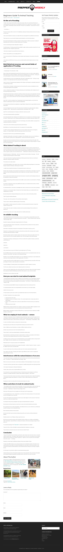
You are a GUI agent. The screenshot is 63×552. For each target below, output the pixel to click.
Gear (42, 118)
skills (53, 180)
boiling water (43, 159)
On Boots (50, 74)
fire (45, 161)
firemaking (49, 161)
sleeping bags (44, 182)
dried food (57, 159)
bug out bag (48, 159)
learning (47, 169)
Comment (5, 492)
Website (4, 512)
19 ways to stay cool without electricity (48, 201)
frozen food (43, 167)
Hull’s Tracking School (8, 460)
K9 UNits (43, 169)
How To (43, 122)
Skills (43, 130)
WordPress (39, 548)
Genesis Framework (34, 548)
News (43, 124)
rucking (43, 178)
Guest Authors (44, 120)
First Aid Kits (47, 163)
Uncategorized (44, 132)
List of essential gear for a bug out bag (53, 67)
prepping (55, 175)
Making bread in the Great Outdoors (48, 193)
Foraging (54, 165)
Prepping (43, 126)
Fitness (43, 116)
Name (43, 25)
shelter (55, 178)
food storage (49, 165)
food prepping (44, 165)
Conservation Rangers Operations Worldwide (14, 462)
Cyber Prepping (44, 114)
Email (4, 507)
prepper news (54, 172)
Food (55, 163)
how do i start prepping (49, 167)
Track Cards (16, 424)
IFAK (53, 167)
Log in (43, 548)
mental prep (55, 169)
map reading (51, 169)
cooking (53, 159)
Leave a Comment (16, 17)
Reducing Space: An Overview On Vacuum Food (53, 84)
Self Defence (44, 128)
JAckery (57, 167)
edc (43, 161)
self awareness (50, 178)
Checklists (43, 112)
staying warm (54, 182)
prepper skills (46, 175)
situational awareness (46, 180)
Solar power (50, 182)
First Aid (43, 163)
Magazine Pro (27, 548)
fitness (52, 163)
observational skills (46, 172)
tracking (47, 184)
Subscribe (51, 30)
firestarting (53, 161)
